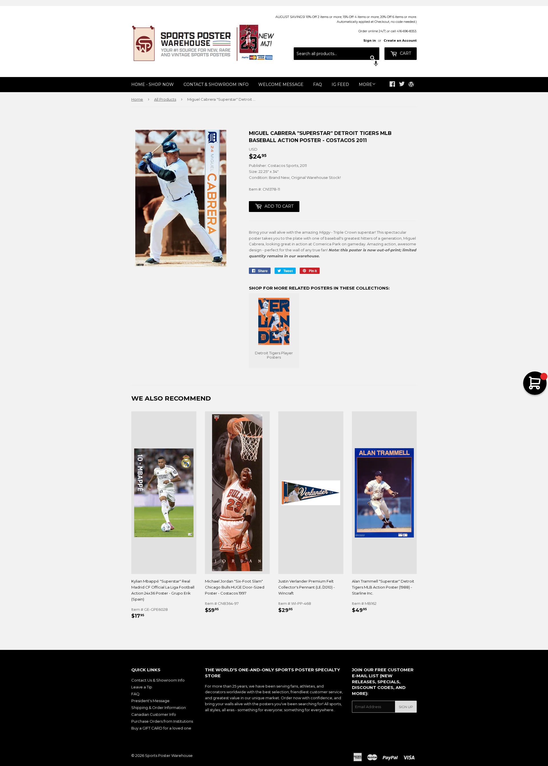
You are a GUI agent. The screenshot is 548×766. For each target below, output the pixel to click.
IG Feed (340, 84)
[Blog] (411, 84)
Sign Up (406, 707)
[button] (336, 64)
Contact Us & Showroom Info (158, 680)
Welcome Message (280, 84)
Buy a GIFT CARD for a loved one (161, 728)
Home (137, 99)
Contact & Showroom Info (216, 84)
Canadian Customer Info (153, 714)
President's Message (150, 700)
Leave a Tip (141, 687)
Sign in (369, 41)
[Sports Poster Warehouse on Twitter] (402, 84)
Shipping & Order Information (158, 707)
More (365, 84)
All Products (165, 99)
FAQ (317, 84)
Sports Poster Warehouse (169, 755)
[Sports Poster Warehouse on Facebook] (392, 84)
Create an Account (400, 41)
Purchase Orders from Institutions (162, 721)
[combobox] (336, 53)
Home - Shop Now (152, 84)
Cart (405, 53)
